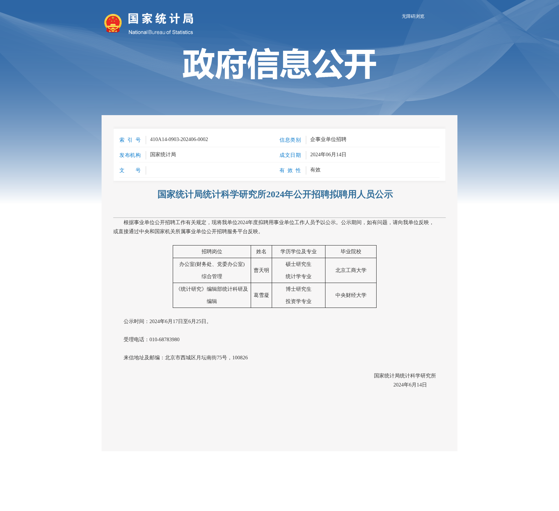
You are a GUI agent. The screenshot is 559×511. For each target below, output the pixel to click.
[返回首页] (114, 23)
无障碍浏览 (413, 16)
